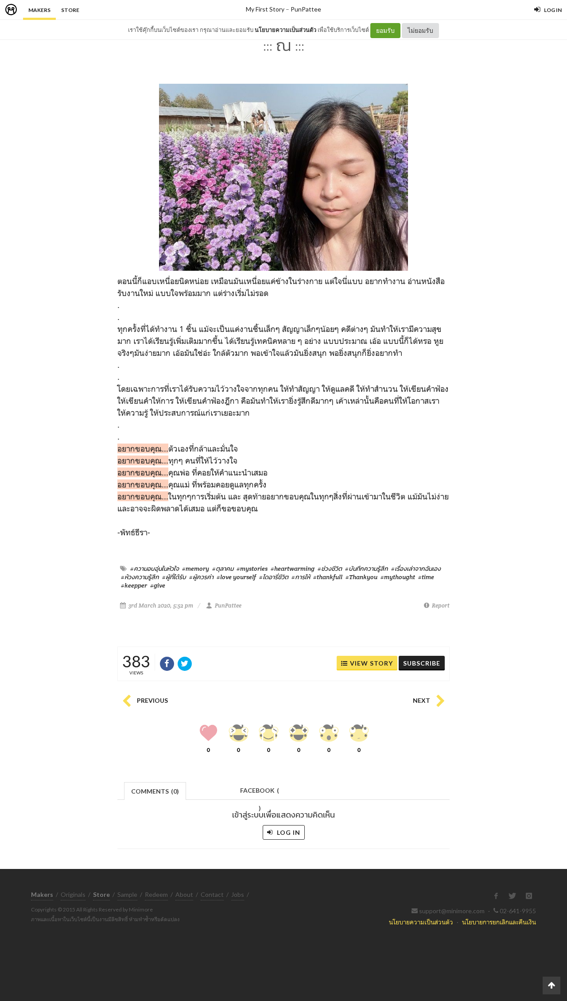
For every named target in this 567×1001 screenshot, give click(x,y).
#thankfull (327, 577)
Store (70, 10)
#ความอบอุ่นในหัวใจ (154, 568)
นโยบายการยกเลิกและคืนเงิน (499, 922)
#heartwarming (293, 568)
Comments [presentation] (155, 791)
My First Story (265, 9)
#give (157, 585)
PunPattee (306, 9)
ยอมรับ (385, 30)
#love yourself (236, 577)
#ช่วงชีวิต (330, 568)
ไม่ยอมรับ (420, 30)
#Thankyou (361, 577)
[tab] (155, 790)
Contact (212, 894)
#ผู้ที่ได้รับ (174, 577)
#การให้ (300, 577)
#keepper (134, 585)
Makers (39, 10)
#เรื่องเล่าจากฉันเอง (416, 568)
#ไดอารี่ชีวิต (273, 577)
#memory (195, 568)
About (184, 894)
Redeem (156, 894)
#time (426, 577)
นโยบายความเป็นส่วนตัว (285, 29)
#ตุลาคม (222, 568)
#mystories (252, 568)
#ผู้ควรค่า (201, 577)
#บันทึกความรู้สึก (366, 568)
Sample (127, 894)
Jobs (237, 894)
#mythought (398, 577)
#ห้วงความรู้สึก (140, 577)
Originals (73, 894)
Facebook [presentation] (259, 793)
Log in (287, 832)
